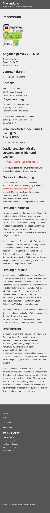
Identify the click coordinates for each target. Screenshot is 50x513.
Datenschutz (7, 427)
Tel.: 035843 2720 (9, 447)
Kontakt (5, 413)
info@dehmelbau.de (10, 444)
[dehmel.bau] (11, 3)
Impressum (7, 422)
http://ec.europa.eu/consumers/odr (17, 189)
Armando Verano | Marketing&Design (22, 162)
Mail (4, 418)
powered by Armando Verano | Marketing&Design (19, 505)
